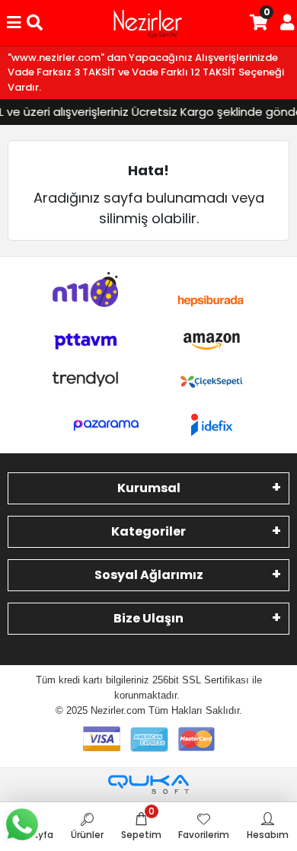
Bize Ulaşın (148, 618)
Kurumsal (148, 488)
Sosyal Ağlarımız (148, 575)
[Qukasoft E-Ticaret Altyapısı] (148, 784)
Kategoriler (148, 531)
